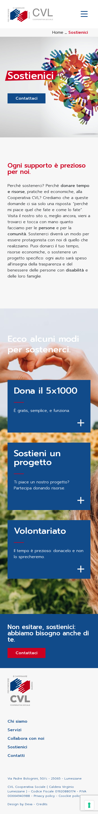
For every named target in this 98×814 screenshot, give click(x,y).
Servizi (14, 730)
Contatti (16, 756)
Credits (41, 804)
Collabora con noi (26, 738)
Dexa (28, 804)
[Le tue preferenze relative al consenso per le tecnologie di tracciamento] (89, 805)
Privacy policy (44, 796)
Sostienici (17, 747)
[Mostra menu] (84, 14)
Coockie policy (70, 796)
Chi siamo (17, 721)
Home (57, 32)
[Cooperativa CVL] (30, 14)
